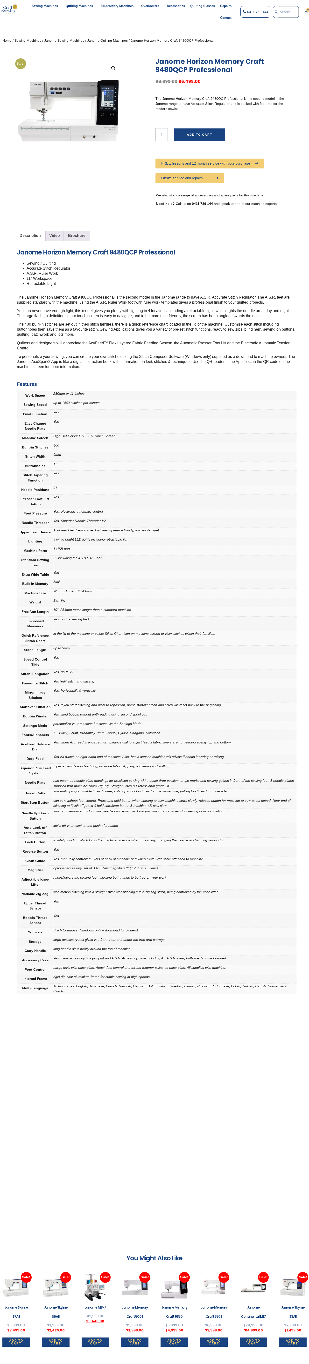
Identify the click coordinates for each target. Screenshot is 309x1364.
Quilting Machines (79, 6)
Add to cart (199, 134)
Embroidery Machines (117, 6)
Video (54, 236)
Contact (226, 18)
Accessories (176, 6)
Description (30, 236)
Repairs (226, 6)
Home (7, 40)
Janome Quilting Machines (107, 40)
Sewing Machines (45, 6)
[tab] (30, 236)
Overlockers (150, 6)
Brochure (76, 236)
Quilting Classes (202, 6)
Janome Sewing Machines (64, 40)
